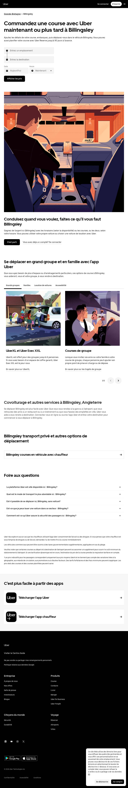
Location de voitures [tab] (43, 285)
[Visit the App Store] (30, 758)
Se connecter (103, 4)
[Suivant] (118, 380)
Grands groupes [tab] (13, 285)
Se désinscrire (102, 782)
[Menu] (124, 4)
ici (89, 774)
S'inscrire (116, 4)
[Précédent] (111, 380)
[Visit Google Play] (12, 758)
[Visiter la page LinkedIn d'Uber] (5, 741)
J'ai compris (117, 782)
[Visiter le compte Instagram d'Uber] (17, 741)
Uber (5, 4)
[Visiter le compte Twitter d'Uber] (23, 741)
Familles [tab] (27, 285)
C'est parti (12, 242)
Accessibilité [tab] (61, 285)
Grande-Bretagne (12, 14)
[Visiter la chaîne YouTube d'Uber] (11, 741)
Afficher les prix (14, 78)
